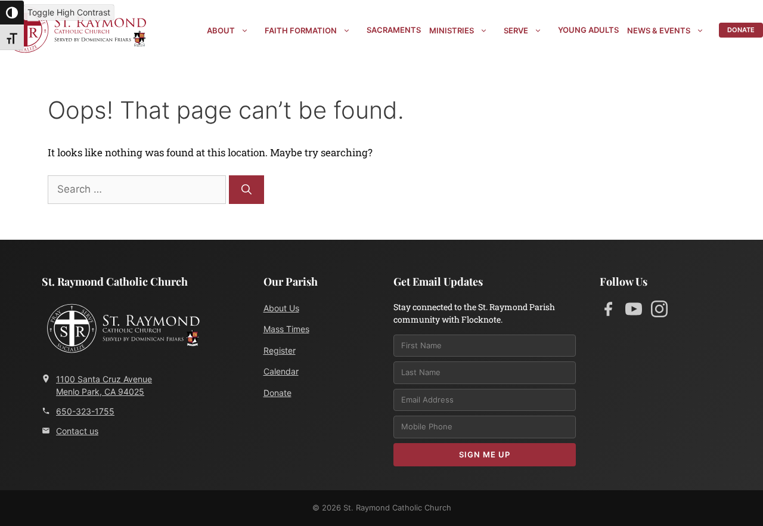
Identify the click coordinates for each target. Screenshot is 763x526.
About (221, 30)
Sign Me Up (484, 454)
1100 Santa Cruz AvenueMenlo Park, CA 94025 (104, 385)
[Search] (246, 189)
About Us (281, 308)
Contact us (77, 431)
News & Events (658, 30)
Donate (741, 30)
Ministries (451, 30)
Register (279, 350)
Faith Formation (301, 30)
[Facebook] (608, 311)
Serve (516, 30)
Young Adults (588, 30)
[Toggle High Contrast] (12, 12)
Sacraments (394, 30)
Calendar (281, 371)
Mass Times (286, 329)
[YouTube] (633, 311)
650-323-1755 (85, 411)
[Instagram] (659, 311)
